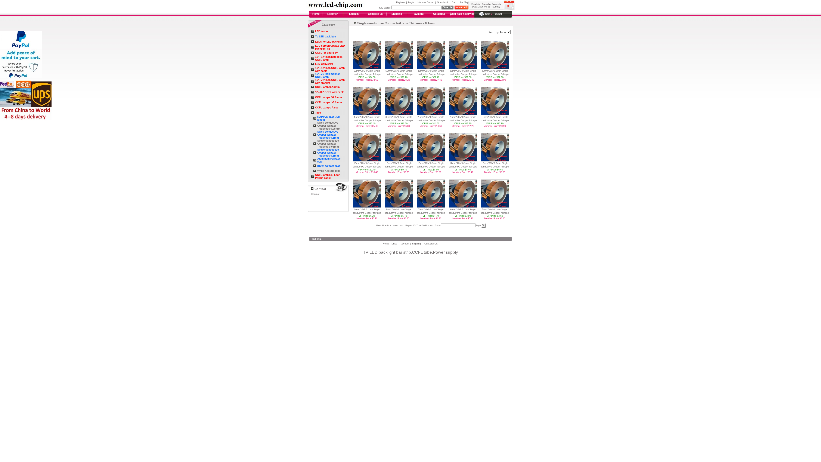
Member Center (426, 2)
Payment (418, 13)
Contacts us (375, 13)
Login (411, 2)
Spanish (496, 4)
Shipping (396, 13)
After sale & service (462, 13)
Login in (354, 13)
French (486, 4)
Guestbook (443, 2)
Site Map (463, 2)
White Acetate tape (328, 170)
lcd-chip (317, 239)
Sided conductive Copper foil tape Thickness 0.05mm (328, 125)
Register (400, 2)
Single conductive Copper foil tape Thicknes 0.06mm (328, 143)
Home (316, 13)
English (475, 4)
